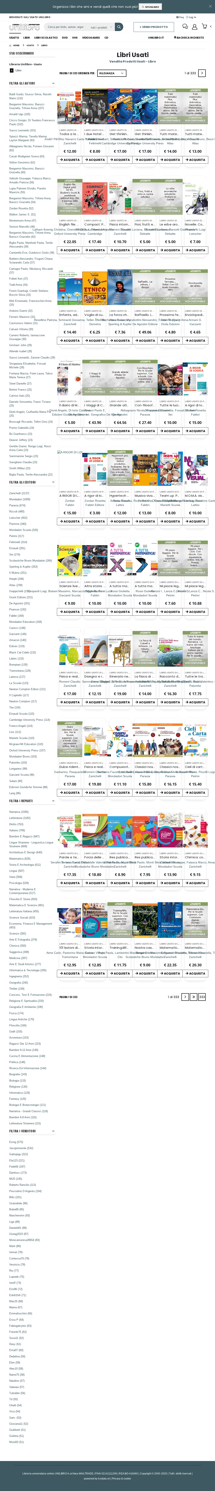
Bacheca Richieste (190, 38)
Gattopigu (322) (18, 1154)
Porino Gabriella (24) (21, 428)
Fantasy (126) (17, 1099)
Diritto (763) (16, 824)
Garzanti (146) (17, 634)
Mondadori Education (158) (25, 622)
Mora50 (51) (16, 1442)
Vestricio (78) (17, 1264)
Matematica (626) (19, 858)
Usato (14, 38)
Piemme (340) (17, 524)
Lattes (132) (16, 658)
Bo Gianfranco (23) (20, 434)
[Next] (202, 73)
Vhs (75, 38)
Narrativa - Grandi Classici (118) (28, 1111)
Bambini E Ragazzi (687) (24, 836)
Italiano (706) (17, 830)
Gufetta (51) (16, 1436)
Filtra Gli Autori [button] (22, 83)
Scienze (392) (17, 933)
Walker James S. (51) (22, 214)
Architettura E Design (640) (25, 852)
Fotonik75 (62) (18, 1332)
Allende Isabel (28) (20, 351)
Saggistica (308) (19, 952)
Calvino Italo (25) (19, 396)
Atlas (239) (15, 585)
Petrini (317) (16, 536)
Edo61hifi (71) (17, 1295)
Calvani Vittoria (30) (21, 329)
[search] (119, 27)
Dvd (65, 38)
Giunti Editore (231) (21, 597)
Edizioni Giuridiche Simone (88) (28, 787)
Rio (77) (14, 1270)
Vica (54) (14, 1411)
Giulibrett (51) (17, 1430)
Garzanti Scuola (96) (21, 775)
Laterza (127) (17, 677)
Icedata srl (104, 1478)
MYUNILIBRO (151, 6)
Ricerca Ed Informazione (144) (27, 1068)
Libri (26, 38)
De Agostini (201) (19, 603)
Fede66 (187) (17, 1166)
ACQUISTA (72, 160)
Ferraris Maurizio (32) (22, 317)
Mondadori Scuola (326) (23, 530)
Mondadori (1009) (19, 499)
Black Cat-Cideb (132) (22, 652)
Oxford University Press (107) (27, 750)
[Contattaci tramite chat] (185, 27)
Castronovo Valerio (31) (23, 323)
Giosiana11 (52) (18, 1424)
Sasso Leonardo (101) (22, 130)
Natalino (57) (17, 1381)
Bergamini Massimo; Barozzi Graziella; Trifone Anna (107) (26, 106)
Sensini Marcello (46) (22, 226)
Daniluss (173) (18, 1172)
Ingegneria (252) (19, 976)
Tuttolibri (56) (17, 1393)
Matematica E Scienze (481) (26, 905)
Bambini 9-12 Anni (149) (23, 1050)
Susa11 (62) (16, 1338)
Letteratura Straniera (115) (25, 1123)
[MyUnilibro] (194, 27)
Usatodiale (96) (18, 1203)
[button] (206, 27)
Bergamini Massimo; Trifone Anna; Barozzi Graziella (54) (30, 200)
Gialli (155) (15, 1031)
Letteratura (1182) (19, 818)
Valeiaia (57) (16, 1387)
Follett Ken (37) (18, 278)
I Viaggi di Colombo (99, 405)
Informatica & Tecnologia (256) (27, 970)
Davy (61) (15, 1344)
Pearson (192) (17, 609)
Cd (106, 38)
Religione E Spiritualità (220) (26, 1001)
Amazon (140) (17, 640)
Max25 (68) (16, 1301)
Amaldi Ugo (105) (19, 114)
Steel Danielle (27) (20, 383)
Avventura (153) (19, 1037)
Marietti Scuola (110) (21, 738)
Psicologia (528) (19, 883)
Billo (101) (15, 1197)
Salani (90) (15, 781)
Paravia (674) (17, 505)
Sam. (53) (15, 1417)
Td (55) (13, 1399)
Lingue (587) (16, 871)
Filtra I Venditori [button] (22, 1131)
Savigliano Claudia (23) (23, 462)
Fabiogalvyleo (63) (20, 1326)
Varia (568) (15, 877)
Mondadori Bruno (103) (23, 756)
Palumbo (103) (18, 762)
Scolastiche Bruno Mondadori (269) (30, 560)
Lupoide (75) (16, 1277)
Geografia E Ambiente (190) (26, 1007)
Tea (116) (14, 707)
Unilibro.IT (156, 38)
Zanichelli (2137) (19, 493)
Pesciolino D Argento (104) (25, 1191)
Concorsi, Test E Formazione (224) (30, 995)
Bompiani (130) (18, 664)
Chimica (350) (17, 946)
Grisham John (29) (20, 345)
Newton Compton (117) (23, 701)
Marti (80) (15, 1246)
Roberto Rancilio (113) (22, 1185)
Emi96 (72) (15, 1289)
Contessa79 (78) (19, 1258)
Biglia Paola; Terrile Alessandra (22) (30, 474)
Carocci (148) (17, 628)
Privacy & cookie (121, 1478)
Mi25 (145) (15, 1179)
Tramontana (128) (20, 671)
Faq (181, 17)
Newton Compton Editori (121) (27, 689)
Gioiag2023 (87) (18, 1234)
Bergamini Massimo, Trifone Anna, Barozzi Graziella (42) (30, 234)
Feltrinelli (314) (18, 542)
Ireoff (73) (15, 1283)
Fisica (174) (16, 1013)
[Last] (193, 997)
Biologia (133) (17, 1080)
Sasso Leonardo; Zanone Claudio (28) (32, 357)
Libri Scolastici (46, 38)
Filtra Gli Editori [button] (22, 482)
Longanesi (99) (18, 768)
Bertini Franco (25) (20, 389)
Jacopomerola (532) (21, 1148)
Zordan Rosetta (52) (21, 208)
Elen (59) (14, 1362)
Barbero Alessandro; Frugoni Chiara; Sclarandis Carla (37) (31, 260)
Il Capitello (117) (19, 695)
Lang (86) (15, 793)
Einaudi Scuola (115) (21, 714)
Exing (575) (16, 1142)
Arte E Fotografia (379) (23, 939)
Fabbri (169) (16, 616)
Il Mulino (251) (17, 573)
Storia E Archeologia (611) (25, 865)
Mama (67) (15, 1307)
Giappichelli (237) (19, 591)
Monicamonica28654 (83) (24, 1240)
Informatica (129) (19, 1093)
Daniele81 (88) (18, 1228)
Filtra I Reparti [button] (21, 801)
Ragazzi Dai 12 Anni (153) (25, 1043)
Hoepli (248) (16, 579)
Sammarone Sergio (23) (23, 456)
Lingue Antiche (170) (21, 1019)
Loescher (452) (18, 518)
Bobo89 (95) (16, 1209)
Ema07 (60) (16, 1350)
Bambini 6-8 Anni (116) (23, 1117)
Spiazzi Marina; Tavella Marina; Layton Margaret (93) (28, 138)
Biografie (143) (18, 1074)
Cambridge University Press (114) (29, 720)
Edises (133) (17, 646)
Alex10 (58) (16, 1368)
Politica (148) (17, 1062)
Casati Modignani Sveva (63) (26, 156)
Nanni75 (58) (17, 1374)
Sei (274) (14, 554)
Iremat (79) (15, 1252)
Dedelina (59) (17, 1356)
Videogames (91, 38)
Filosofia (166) (17, 1025)
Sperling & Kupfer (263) (23, 566)
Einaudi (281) (17, 548)
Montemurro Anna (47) (22, 220)
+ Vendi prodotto (154, 27)
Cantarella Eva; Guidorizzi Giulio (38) (31, 252)
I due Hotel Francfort (100, 134)
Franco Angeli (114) (21, 726)
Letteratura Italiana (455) (24, 911)
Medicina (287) (18, 958)
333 (202, 997)
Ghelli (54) (15, 1405)
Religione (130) (18, 1086)
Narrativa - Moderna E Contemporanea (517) (22, 891)
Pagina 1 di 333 (68, 997)
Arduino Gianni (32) (21, 311)
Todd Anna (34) (18, 285)
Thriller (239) (16, 989)
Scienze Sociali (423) (22, 917)
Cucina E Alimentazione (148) (27, 1056)
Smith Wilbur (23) (19, 468)
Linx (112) (15, 732)
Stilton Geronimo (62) (22, 162)
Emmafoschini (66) (20, 1313)
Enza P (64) (16, 1320)
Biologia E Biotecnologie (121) (27, 1105)
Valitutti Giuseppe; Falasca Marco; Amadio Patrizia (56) (30, 180)
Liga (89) (14, 1222)
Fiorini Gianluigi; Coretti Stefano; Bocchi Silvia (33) (29, 292)
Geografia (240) (18, 982)
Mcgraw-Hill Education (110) (26, 744)
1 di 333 (191, 74)
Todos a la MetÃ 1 (73, 134)
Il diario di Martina (73, 405)
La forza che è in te (125, 315)
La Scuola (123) (18, 683)
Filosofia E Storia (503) (23, 899)
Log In (192, 17)
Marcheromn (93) (19, 1215)
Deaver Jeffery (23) (21, 440)
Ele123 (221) (17, 1160)
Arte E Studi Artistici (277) (25, 964)
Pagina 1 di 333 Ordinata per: (77, 73)
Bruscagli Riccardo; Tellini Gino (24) (31, 422)
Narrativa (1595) (19, 812)
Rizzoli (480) (16, 511)
